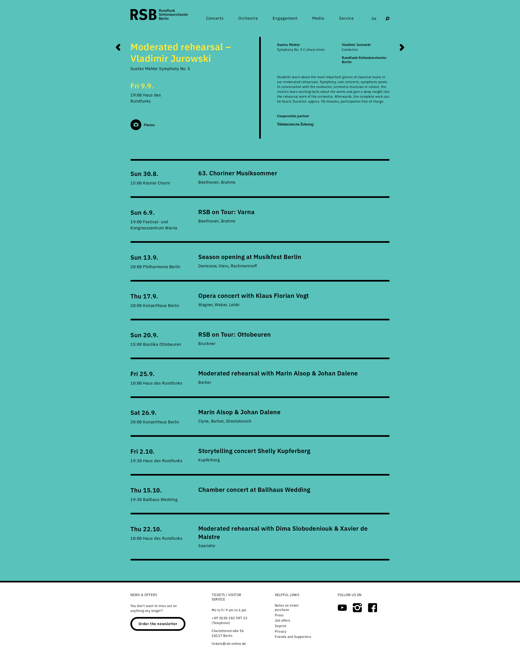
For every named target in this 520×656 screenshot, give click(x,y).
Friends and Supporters (293, 636)
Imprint (281, 625)
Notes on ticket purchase (287, 607)
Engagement (285, 18)
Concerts (215, 18)
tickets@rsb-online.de (229, 643)
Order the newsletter (158, 623)
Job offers (282, 620)
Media (318, 18)
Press (279, 615)
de (374, 18)
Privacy (280, 631)
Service (346, 18)
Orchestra (248, 18)
